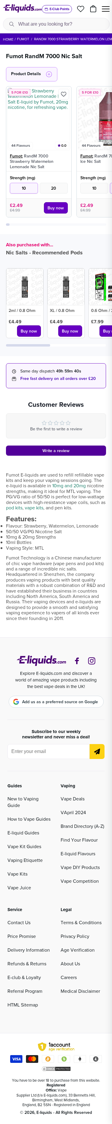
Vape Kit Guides (24, 846)
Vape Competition (80, 881)
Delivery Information (28, 950)
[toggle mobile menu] (106, 9)
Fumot (23, 38)
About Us (70, 963)
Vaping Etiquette (25, 860)
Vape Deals (73, 798)
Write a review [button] (56, 451)
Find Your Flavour (79, 840)
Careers (69, 977)
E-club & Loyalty (24, 977)
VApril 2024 (73, 812)
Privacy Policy (75, 936)
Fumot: (16, 156)
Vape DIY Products (80, 867)
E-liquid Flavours (78, 853)
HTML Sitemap (22, 1004)
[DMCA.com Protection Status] (56, 1069)
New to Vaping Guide (23, 801)
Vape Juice (19, 887)
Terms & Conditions (81, 922)
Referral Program (24, 991)
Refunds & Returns (26, 963)
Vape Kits (17, 874)
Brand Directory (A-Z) (82, 826)
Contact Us (18, 922)
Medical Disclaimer (80, 991)
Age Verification (78, 950)
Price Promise (21, 936)
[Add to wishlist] (63, 94)
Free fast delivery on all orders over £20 (58, 378)
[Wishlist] (80, 9)
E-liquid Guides (23, 832)
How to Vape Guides (28, 819)
